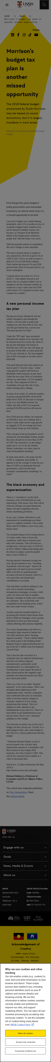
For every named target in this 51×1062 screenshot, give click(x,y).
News (22, 16)
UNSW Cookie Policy (22, 1024)
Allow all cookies (25, 1033)
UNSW (6, 16)
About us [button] (9, 875)
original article (17, 796)
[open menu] (6, 4)
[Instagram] (24, 34)
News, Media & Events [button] (18, 866)
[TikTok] (30, 34)
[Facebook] (18, 34)
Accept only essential (25, 1042)
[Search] (44, 4)
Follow (36, 30)
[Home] (26, 4)
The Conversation (18, 792)
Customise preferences (25, 1051)
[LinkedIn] (13, 34)
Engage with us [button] (13, 847)
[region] (25, 1012)
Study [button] (7, 856)
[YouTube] (35, 34)
